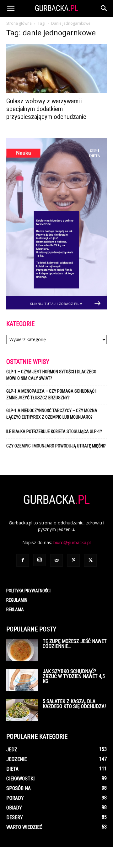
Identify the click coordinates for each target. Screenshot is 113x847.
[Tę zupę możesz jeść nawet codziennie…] (22, 650)
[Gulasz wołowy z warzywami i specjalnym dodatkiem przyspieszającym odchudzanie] (56, 68)
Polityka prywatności (28, 590)
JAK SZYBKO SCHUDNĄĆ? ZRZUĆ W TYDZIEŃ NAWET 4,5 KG (74, 676)
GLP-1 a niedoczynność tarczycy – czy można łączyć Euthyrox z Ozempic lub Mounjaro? (51, 414)
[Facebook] (22, 560)
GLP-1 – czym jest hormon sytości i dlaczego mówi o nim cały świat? (51, 375)
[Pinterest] (73, 560)
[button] (11, 8)
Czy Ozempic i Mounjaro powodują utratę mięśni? (56, 445)
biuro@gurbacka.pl (72, 542)
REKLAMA (15, 609)
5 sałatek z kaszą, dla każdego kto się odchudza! (74, 703)
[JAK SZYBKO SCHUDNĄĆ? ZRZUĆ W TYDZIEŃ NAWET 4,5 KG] (22, 680)
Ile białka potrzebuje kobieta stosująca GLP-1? (54, 431)
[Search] (104, 8)
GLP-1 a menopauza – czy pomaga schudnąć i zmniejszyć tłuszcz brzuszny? (51, 394)
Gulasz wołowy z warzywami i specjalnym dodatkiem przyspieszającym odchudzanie (46, 108)
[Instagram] (39, 560)
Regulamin (16, 600)
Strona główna (19, 23)
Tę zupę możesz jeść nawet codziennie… (75, 643)
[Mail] (56, 560)
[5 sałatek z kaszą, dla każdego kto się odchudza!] (22, 710)
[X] (90, 560)
